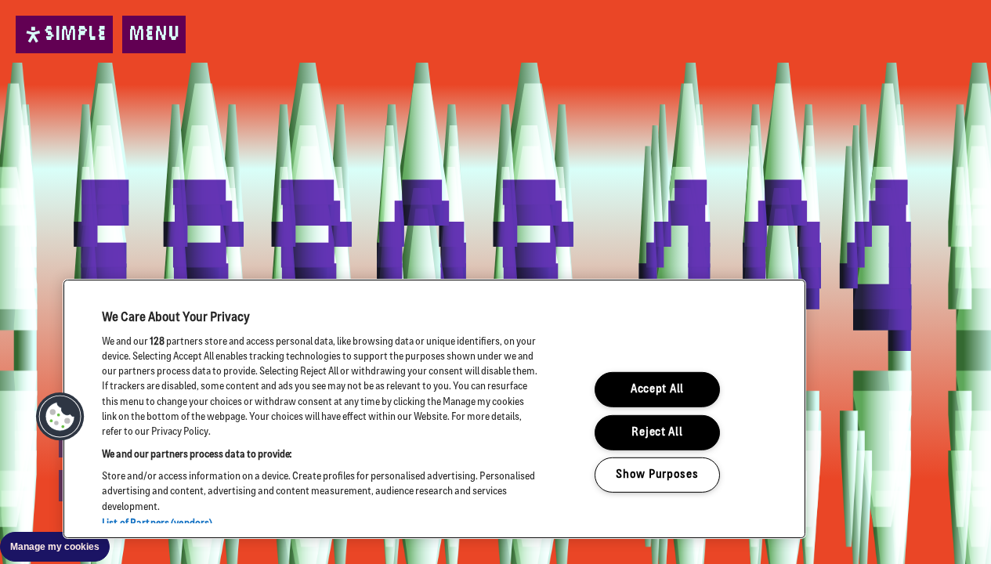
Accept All (657, 390)
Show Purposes (657, 475)
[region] (434, 409)
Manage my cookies (54, 546)
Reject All (656, 433)
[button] (60, 417)
